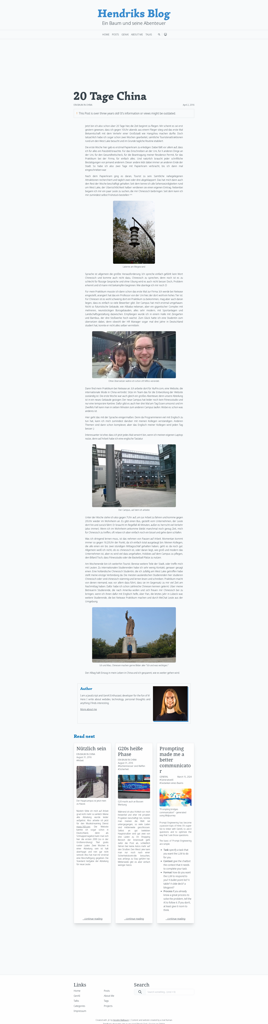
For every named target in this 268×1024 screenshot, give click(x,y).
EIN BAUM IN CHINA (83, 104)
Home (105, 34)
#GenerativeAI (166, 779)
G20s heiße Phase (130, 751)
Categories (79, 1006)
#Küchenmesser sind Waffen (131, 766)
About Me (137, 34)
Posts (115, 34)
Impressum (80, 1011)
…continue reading (92, 918)
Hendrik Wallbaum (121, 1020)
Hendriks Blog (134, 13)
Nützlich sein (91, 748)
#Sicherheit (123, 769)
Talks (149, 34)
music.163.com (83, 826)
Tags (106, 1000)
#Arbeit (80, 760)
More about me (88, 709)
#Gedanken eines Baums (171, 783)
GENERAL (164, 776)
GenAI (125, 34)
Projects (108, 1006)
